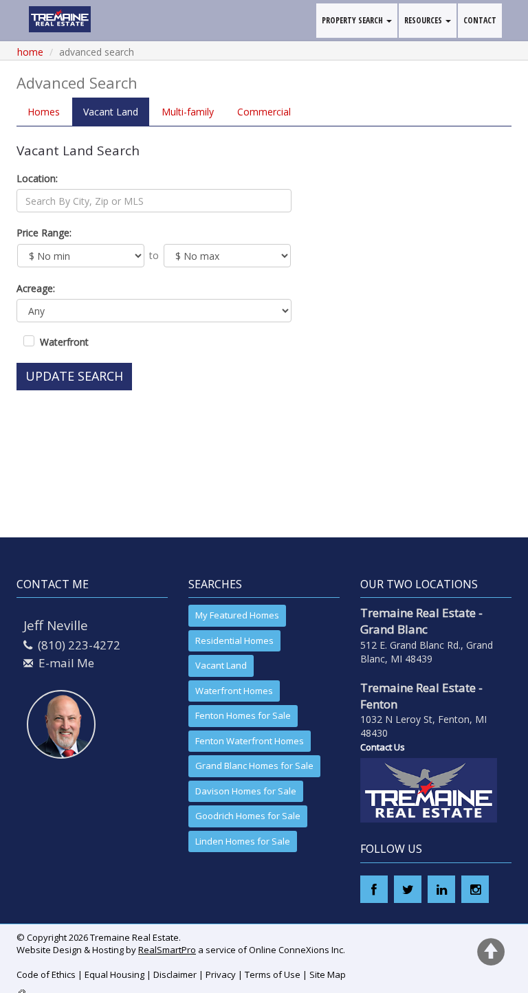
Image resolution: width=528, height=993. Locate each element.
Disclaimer (175, 974)
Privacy (221, 974)
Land (110, 111)
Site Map (327, 974)
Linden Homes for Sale (242, 841)
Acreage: (35, 288)
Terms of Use (272, 974)
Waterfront (64, 341)
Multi (188, 111)
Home (30, 51)
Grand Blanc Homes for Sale (254, 765)
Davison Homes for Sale (245, 791)
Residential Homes (234, 640)
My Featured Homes (237, 615)
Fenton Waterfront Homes (249, 741)
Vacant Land (221, 665)
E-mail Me (66, 663)
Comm (264, 111)
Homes (44, 111)
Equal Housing (114, 974)
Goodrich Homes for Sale (247, 816)
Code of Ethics (46, 974)
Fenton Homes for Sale (243, 715)
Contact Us (382, 747)
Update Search (74, 376)
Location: (37, 178)
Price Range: (44, 232)
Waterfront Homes (234, 690)
